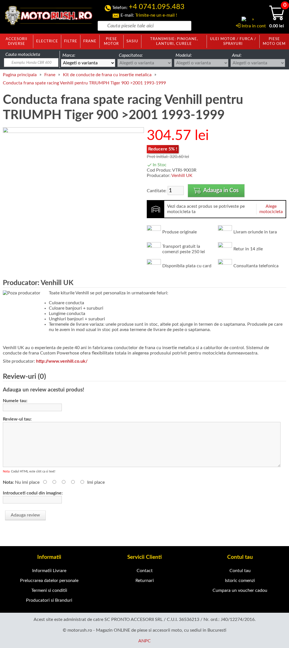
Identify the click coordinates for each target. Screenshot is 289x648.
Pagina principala (20, 75)
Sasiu (132, 41)
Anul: (237, 55)
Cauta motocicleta (22, 54)
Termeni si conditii (49, 590)
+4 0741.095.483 (157, 6)
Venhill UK (181, 175)
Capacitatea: (131, 55)
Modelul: (184, 55)
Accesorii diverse (16, 41)
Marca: (68, 55)
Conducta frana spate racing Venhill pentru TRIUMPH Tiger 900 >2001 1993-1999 (84, 83)
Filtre (70, 41)
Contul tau (240, 570)
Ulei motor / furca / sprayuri (233, 41)
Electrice (47, 41)
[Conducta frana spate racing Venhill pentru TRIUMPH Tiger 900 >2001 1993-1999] (73, 131)
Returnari (144, 580)
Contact (145, 570)
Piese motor (111, 41)
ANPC (144, 641)
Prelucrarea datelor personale (49, 580)
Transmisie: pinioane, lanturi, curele (174, 41)
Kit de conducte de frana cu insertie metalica (107, 75)
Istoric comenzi (240, 580)
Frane (90, 41)
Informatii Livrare (49, 570)
